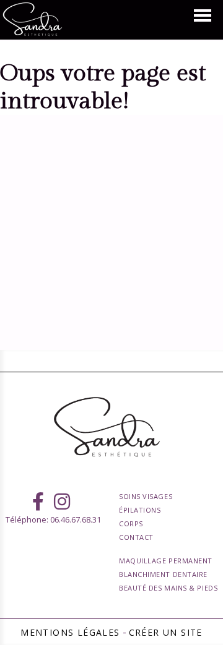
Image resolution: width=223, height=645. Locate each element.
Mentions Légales (70, 632)
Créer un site (166, 632)
